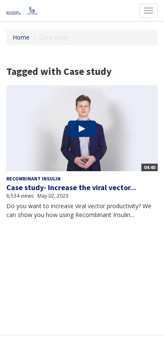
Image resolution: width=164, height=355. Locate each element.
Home (21, 37)
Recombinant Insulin (33, 178)
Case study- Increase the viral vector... (71, 187)
